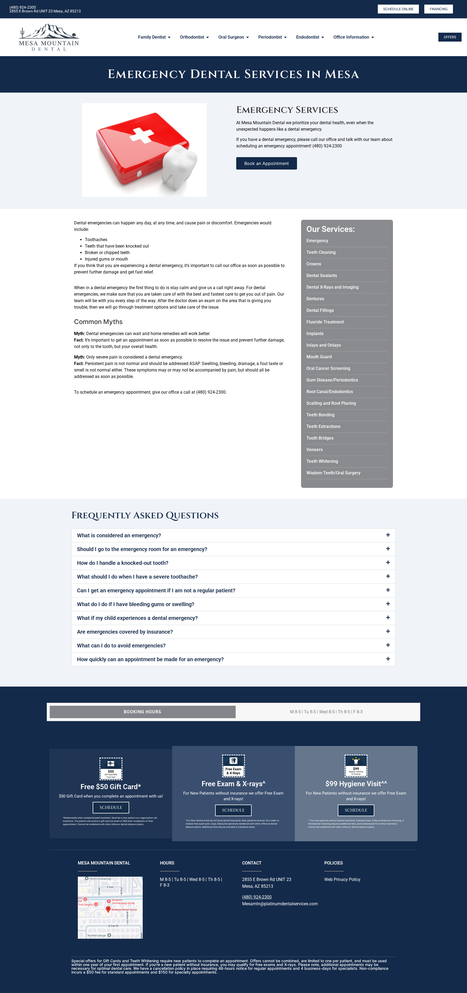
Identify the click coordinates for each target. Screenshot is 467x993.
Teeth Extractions (323, 426)
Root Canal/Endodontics (329, 391)
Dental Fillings (320, 310)
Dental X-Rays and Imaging (332, 287)
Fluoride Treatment (325, 322)
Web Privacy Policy (342, 879)
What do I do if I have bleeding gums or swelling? (135, 604)
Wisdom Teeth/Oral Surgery (333, 472)
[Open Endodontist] (323, 37)
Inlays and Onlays (323, 345)
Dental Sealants (321, 275)
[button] (233, 535)
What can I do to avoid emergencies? (121, 645)
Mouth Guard (319, 356)
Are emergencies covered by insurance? (125, 632)
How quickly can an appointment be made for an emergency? (150, 659)
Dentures (315, 298)
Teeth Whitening (322, 461)
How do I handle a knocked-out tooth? (122, 563)
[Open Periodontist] (285, 37)
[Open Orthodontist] (207, 37)
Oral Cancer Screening (328, 368)
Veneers (314, 449)
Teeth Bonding (320, 414)
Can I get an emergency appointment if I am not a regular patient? (156, 590)
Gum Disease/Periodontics (332, 380)
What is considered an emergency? (119, 535)
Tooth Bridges (319, 438)
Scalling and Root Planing (331, 403)
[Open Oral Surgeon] (247, 37)
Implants (314, 333)
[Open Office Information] (373, 37)
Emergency (317, 240)
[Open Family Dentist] (169, 37)
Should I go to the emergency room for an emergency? (142, 549)
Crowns (313, 263)
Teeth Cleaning (321, 252)
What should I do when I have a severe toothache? (137, 576)
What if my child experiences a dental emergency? (137, 618)
